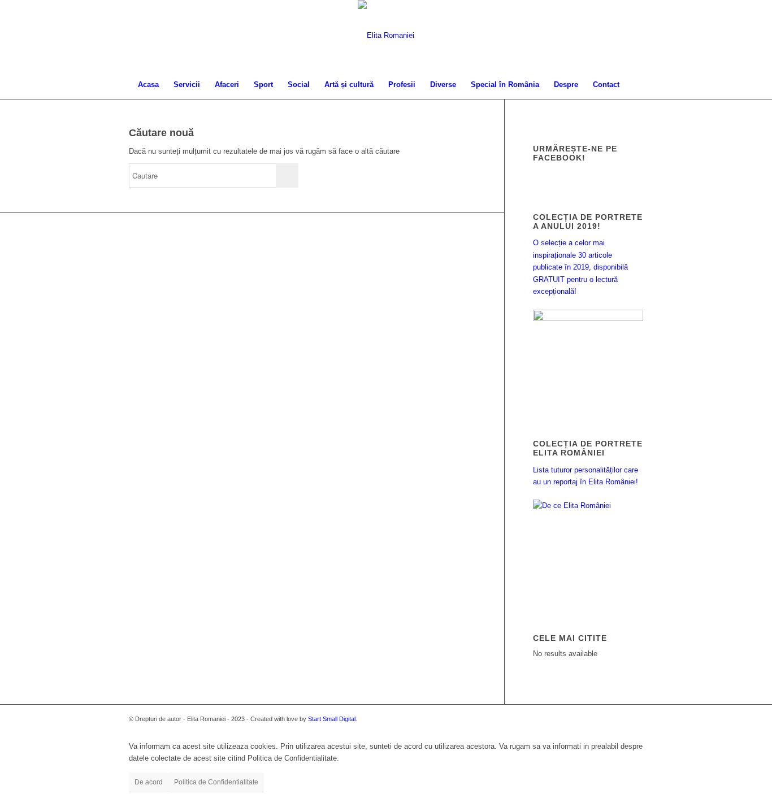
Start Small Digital (331, 718)
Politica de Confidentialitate (216, 782)
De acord (149, 782)
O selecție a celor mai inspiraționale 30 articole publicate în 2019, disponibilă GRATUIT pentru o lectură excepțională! (580, 267)
